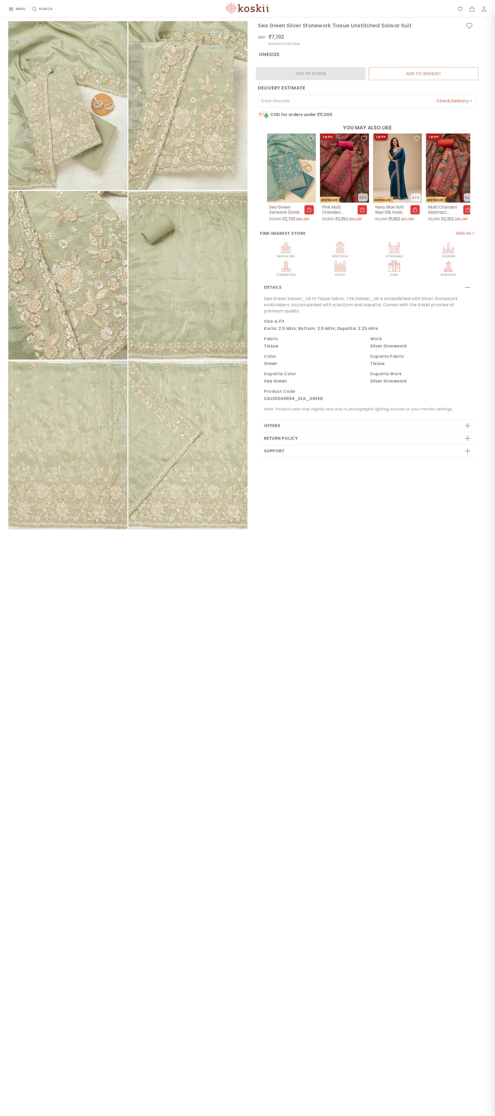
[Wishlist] (460, 9)
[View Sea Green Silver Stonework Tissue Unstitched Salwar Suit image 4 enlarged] (188, 275)
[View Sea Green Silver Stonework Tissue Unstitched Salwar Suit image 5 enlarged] (67, 445)
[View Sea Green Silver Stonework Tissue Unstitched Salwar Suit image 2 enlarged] (188, 105)
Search (46, 9)
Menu (21, 9)
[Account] (484, 9)
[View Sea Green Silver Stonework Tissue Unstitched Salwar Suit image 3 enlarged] (67, 275)
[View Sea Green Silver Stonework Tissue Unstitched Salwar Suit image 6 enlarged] (188, 445)
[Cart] (472, 9)
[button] (309, 209)
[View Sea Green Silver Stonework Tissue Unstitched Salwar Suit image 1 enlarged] (67, 105)
